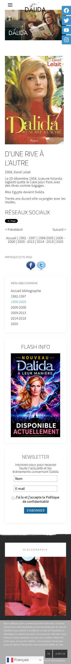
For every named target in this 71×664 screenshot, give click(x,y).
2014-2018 (18, 318)
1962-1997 (18, 296)
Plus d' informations (54, 660)
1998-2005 (45, 238)
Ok (48, 653)
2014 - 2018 (45, 241)
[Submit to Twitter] (41, 265)
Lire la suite (35, 592)
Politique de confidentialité (40, 499)
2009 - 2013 (26, 241)
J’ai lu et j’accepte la (36, 499)
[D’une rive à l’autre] (34, 99)
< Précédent (14, 229)
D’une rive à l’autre (24, 158)
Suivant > (59, 229)
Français (21, 660)
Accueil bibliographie (26, 290)
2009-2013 (18, 312)
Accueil (11, 238)
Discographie (35, 549)
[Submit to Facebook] (31, 265)
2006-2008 (18, 307)
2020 (59, 241)
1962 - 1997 (27, 238)
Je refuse (60, 653)
